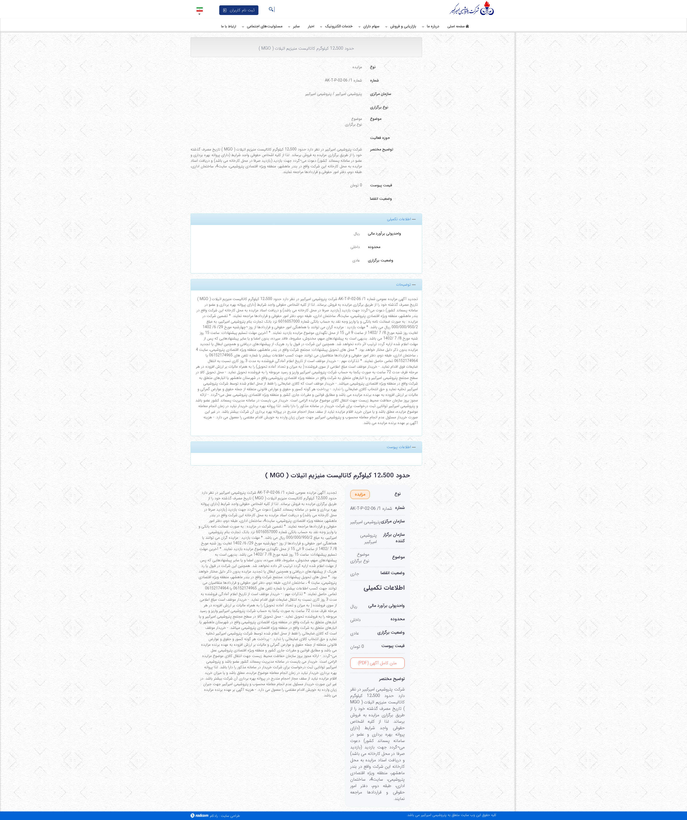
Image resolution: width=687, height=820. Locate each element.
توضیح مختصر (381, 149)
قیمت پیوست (381, 185)
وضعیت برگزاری (380, 260)
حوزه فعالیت (380, 138)
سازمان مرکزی (380, 94)
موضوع (375, 119)
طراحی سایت (230, 816)
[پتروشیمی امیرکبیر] (472, 8)
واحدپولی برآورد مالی (384, 234)
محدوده (374, 247)
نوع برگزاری (379, 107)
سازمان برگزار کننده (394, 537)
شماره (374, 80)
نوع (373, 67)
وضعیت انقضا (381, 199)
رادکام (214, 816)
